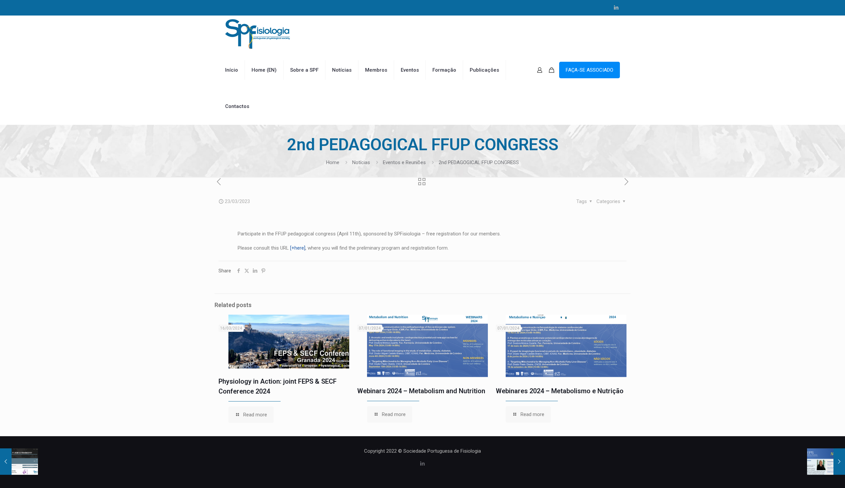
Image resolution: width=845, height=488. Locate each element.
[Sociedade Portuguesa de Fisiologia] (257, 34)
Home (332, 162)
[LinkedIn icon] (616, 8)
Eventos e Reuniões (404, 162)
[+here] (297, 248)
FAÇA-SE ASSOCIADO (589, 70)
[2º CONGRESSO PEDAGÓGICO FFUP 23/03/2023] (19, 461)
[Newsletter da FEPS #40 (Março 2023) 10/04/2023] (826, 461)
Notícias (361, 162)
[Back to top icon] (813, 474)
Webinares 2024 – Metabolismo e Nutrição (560, 391)
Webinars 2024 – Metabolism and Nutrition (421, 391)
